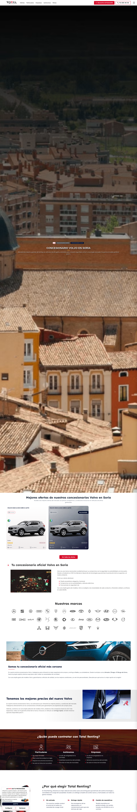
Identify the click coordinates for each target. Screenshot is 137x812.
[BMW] (47, 611)
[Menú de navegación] (134, 2)
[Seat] (22, 611)
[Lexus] (72, 619)
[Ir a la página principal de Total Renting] (54, 243)
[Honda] (47, 628)
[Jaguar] (72, 628)
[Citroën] (64, 611)
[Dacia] (22, 619)
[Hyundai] (106, 611)
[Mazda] (97, 619)
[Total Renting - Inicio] (11, 3)
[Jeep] (81, 619)
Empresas (39, 3)
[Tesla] (89, 628)
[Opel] (123, 611)
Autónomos (47, 3)
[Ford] (72, 611)
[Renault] (89, 611)
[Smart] (64, 619)
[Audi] (39, 611)
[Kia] (30, 619)
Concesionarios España (63, 242)
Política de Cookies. (7, 801)
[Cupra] (55, 628)
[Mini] (97, 611)
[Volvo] (123, 619)
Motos (54, 3)
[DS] (47, 619)
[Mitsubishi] (39, 628)
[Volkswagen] (30, 611)
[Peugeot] (55, 611)
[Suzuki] (64, 628)
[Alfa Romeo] (39, 619)
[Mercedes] (13, 611)
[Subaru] (106, 619)
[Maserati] (97, 628)
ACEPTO (15, 804)
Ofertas (22, 3)
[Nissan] (114, 611)
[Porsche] (81, 628)
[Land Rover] (89, 619)
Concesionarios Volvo (77, 242)
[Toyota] (81, 611)
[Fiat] (13, 619)
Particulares (30, 3)
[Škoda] (55, 619)
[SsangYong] (114, 619)
